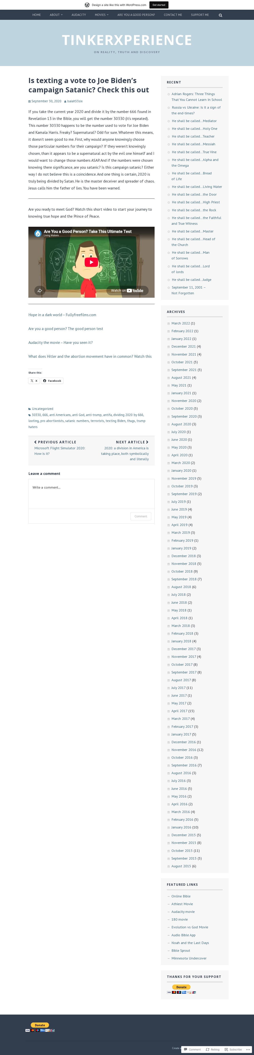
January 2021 (181, 392)
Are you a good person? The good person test (65, 328)
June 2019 (179, 509)
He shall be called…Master (193, 231)
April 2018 (179, 617)
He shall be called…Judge (191, 279)
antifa (107, 415)
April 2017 (179, 710)
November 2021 (183, 354)
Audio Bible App (183, 935)
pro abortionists (52, 421)
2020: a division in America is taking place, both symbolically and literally (125, 450)
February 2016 (182, 819)
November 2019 (183, 478)
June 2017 (179, 695)
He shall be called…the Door (194, 194)
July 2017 (178, 687)
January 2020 (181, 470)
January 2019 (181, 548)
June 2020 (179, 439)
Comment (141, 516)
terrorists (97, 421)
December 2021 (183, 346)
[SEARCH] (221, 15)
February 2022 (182, 330)
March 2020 (180, 462)
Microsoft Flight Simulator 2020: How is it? (59, 448)
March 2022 (180, 323)
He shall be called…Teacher (193, 136)
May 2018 (179, 610)
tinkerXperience (127, 39)
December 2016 (183, 741)
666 (45, 415)
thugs (131, 421)
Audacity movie (183, 911)
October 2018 (182, 571)
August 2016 (181, 772)
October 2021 (182, 362)
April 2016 (179, 804)
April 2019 (179, 524)
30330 (36, 415)
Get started (159, 4)
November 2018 (183, 563)
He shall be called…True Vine (194, 151)
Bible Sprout (180, 950)
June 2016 (179, 788)
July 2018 (178, 594)
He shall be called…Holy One (194, 128)
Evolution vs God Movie (189, 927)
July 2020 (178, 431)
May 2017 (178, 703)
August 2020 (181, 424)
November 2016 (183, 749)
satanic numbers (77, 421)
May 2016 (179, 796)
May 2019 (179, 517)
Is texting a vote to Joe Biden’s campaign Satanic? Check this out (88, 85)
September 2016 (184, 765)
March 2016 (180, 811)
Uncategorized (42, 409)
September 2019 (184, 493)
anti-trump (94, 415)
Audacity (79, 15)
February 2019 (182, 540)
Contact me (173, 15)
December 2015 (183, 834)
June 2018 (179, 602)
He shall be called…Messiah (193, 144)
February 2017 (182, 726)
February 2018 (182, 633)
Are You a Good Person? (136, 15)
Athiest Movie (182, 903)
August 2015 (181, 866)
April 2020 (179, 454)
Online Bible (180, 896)
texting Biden (115, 421)
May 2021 (179, 385)
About (55, 15)
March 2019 (180, 532)
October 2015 (182, 850)
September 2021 (184, 369)
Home (36, 15)
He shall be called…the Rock (194, 210)
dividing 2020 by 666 (128, 415)
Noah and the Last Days (190, 942)
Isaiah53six (75, 101)
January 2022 (181, 338)
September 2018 (184, 579)
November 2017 (183, 656)
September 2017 (183, 672)
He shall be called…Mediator (194, 120)
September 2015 (184, 858)
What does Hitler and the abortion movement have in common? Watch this (90, 356)
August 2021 (181, 377)
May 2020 (179, 447)
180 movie (179, 919)
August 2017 (181, 679)
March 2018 (180, 625)
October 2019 (182, 486)
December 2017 (183, 648)
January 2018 (181, 641)
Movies (100, 15)
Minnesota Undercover (189, 958)
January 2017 (181, 734)
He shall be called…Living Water (197, 186)
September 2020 (184, 416)
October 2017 (181, 664)
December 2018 (183, 555)
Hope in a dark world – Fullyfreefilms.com (62, 314)
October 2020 (182, 408)
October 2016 (182, 757)
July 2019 (178, 501)
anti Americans (60, 415)
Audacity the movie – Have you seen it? (60, 342)
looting (33, 421)
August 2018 (181, 586)
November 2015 (183, 842)
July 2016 (178, 780)
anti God (78, 415)
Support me (200, 15)
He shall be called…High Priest (196, 202)
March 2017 (180, 718)
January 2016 (181, 827)
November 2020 (183, 400)
